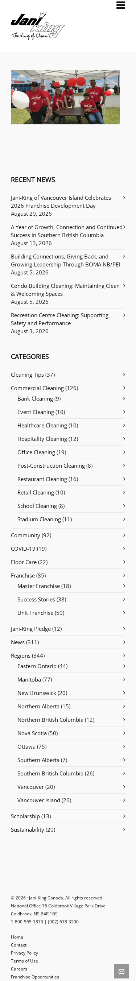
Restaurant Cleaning (42, 479)
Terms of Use (24, 961)
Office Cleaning (36, 452)
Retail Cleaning (35, 492)
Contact (18, 945)
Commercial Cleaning (37, 388)
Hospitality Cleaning (42, 438)
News (18, 642)
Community (25, 535)
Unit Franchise (35, 612)
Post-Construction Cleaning (51, 465)
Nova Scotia (32, 733)
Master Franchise (38, 585)
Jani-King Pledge (31, 628)
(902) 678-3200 (63, 922)
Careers (19, 969)
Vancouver (30, 786)
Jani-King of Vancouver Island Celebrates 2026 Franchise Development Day (61, 201)
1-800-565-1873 (27, 922)
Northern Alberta (38, 706)
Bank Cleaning (35, 398)
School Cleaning (37, 505)
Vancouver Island (38, 800)
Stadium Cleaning (39, 519)
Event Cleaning (35, 411)
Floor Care (24, 562)
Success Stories (36, 599)
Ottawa (26, 746)
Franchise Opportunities (35, 977)
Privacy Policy (24, 953)
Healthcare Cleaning (42, 425)
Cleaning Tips (27, 374)
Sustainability (27, 829)
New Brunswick (36, 692)
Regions (20, 655)
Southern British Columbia (50, 773)
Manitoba (29, 679)
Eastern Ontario (37, 666)
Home (17, 937)
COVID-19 (23, 548)
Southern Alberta (38, 759)
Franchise (23, 575)
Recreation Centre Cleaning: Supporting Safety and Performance (59, 319)
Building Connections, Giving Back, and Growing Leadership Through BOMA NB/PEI (65, 260)
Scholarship (25, 816)
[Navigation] (120, 5)
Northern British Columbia (50, 719)
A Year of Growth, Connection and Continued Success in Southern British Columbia (67, 231)
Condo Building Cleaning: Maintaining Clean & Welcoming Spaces (65, 289)
